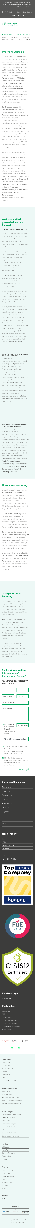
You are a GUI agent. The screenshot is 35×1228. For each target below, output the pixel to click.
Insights (5, 1144)
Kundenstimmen (7, 1182)
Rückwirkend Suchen (9, 1080)
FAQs (4, 842)
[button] (12, 1048)
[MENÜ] (30, 21)
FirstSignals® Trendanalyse (11, 1115)
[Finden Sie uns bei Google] (14, 859)
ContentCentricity (8, 1153)
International (14, 37)
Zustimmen (9, 12)
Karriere (5, 37)
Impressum (6, 1011)
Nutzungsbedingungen (10, 1020)
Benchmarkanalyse (8, 1118)
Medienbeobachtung (9, 1088)
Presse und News (16, 40)
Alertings (5, 1071)
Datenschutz (6, 1017)
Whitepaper (6, 1147)
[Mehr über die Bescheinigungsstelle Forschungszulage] (17, 926)
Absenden (20, 769)
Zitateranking (6, 1156)
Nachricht (7, 709)
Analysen (5, 1159)
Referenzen (25, 37)
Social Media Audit (8, 1127)
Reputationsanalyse (9, 1124)
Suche (4, 839)
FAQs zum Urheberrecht (10, 1098)
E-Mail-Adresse (9, 702)
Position (21, 696)
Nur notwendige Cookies (16, 15)
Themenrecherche (8, 1068)
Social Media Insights (9, 1133)
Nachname (22, 690)
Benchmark (6, 1065)
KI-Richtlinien (26, 34)
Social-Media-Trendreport (11, 1136)
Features (5, 1077)
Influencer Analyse (8, 1130)
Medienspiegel (7, 1091)
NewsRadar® (6, 999)
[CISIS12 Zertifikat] (17, 966)
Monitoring (6, 1062)
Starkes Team (6, 1173)
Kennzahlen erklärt (8, 845)
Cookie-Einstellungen (9, 1023)
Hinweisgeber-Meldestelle (11, 1026)
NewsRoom (6, 1150)
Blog (3, 1179)
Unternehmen (8, 696)
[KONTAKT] (32, 618)
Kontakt (27, 40)
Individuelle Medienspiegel (11, 1104)
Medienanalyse (7, 1112)
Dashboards (6, 1074)
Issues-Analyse (7, 1121)
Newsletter (6, 848)
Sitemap (5, 1196)
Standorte (5, 1188)
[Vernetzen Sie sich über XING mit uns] (7, 859)
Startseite (7, 34)
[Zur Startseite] (11, 24)
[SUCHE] (32, 614)
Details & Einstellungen (24, 12)
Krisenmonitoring (8, 1094)
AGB (3, 1014)
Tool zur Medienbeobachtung (12, 1101)
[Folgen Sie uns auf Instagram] (11, 859)
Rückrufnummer (23, 725)
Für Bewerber (7, 824)
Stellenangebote (8, 1176)
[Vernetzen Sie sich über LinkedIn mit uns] (3, 859)
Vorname (7, 690)
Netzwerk (5, 40)
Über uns (16, 34)
